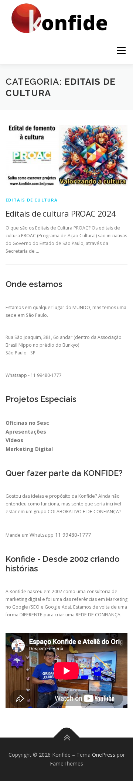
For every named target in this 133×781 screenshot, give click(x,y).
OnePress (103, 754)
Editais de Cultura (32, 200)
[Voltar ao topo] (67, 738)
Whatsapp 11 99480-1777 (60, 534)
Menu (121, 51)
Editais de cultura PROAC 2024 (61, 213)
